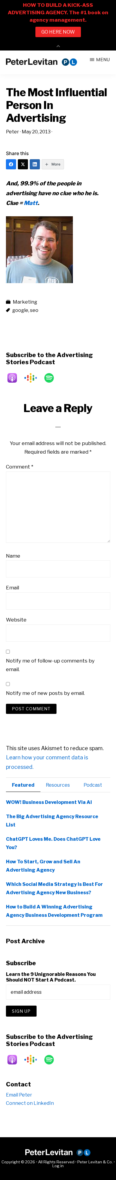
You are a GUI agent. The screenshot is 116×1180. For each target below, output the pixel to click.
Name (13, 556)
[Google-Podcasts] (33, 378)
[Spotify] (52, 378)
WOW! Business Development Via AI (49, 802)
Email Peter (19, 1095)
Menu (103, 59)
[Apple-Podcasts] (15, 378)
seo (34, 310)
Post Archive (25, 941)
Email (12, 588)
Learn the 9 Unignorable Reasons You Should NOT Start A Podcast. (51, 977)
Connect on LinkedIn (30, 1103)
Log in (58, 1165)
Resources (58, 785)
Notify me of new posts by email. (45, 693)
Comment (19, 467)
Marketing (25, 302)
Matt (31, 203)
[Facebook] (11, 164)
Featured (23, 785)
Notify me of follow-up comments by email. (50, 665)
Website (16, 620)
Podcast (93, 785)
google (20, 310)
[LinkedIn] (35, 164)
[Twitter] (23, 164)
